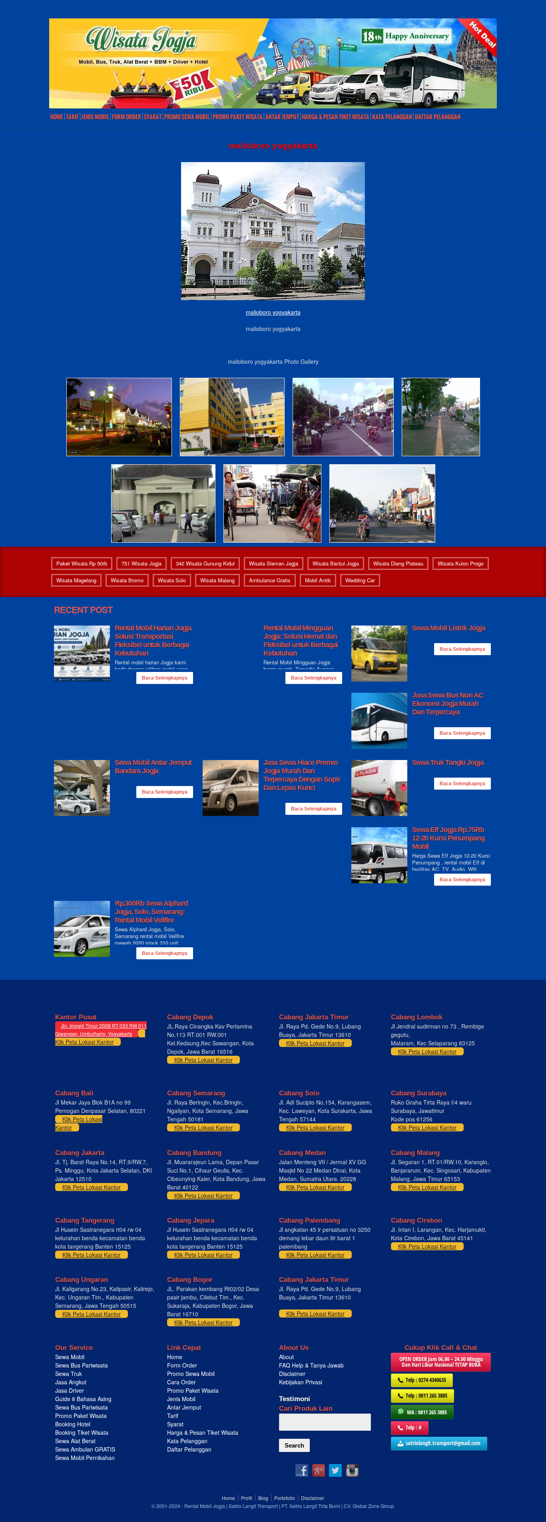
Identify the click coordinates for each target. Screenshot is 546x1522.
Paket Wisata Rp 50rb (81, 563)
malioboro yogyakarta (273, 312)
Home (56, 116)
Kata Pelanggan (392, 116)
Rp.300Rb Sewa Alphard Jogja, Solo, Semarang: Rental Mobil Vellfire (151, 911)
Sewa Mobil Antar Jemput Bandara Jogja (153, 766)
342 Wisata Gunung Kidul (205, 563)
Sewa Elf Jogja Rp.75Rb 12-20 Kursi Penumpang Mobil (448, 838)
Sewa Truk (69, 1374)
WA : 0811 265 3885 (427, 1412)
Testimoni (294, 1399)
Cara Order (181, 1382)
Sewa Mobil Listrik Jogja (448, 628)
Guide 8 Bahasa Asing (83, 1399)
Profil (246, 1497)
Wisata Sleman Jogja (273, 563)
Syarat (152, 116)
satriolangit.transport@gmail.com (443, 1443)
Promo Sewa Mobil (191, 1374)
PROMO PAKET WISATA (238, 116)
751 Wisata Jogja (141, 563)
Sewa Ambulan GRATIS (86, 1449)
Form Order (126, 116)
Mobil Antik (318, 580)
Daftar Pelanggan (437, 116)
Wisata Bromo (127, 580)
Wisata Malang (217, 580)
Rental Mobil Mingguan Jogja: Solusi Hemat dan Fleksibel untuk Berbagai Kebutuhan (300, 640)
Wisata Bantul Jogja (336, 563)
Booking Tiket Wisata (82, 1432)
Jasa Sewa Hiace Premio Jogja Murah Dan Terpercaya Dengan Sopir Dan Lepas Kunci (301, 775)
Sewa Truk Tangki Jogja (448, 762)
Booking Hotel (72, 1424)
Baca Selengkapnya (164, 678)
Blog (263, 1497)
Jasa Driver (69, 1390)
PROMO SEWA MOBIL (187, 116)
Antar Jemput (282, 116)
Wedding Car (360, 580)
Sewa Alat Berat (75, 1441)
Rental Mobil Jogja (204, 1505)
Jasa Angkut (71, 1382)
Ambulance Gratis (270, 580)
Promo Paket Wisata (81, 1416)
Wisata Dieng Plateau (398, 563)
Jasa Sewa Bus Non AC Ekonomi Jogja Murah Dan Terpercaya (447, 703)
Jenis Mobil (95, 116)
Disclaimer (292, 1374)
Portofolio (284, 1497)
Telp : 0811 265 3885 (426, 1395)
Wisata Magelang (76, 580)
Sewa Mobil (69, 1357)
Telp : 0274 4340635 (426, 1380)
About (286, 1357)
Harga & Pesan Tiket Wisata (335, 116)
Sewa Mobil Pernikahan (85, 1458)
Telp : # (414, 1427)
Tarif (72, 116)
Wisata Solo (172, 580)
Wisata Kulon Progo (461, 563)
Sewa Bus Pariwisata (82, 1365)
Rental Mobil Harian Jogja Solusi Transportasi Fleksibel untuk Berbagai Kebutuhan (153, 640)
